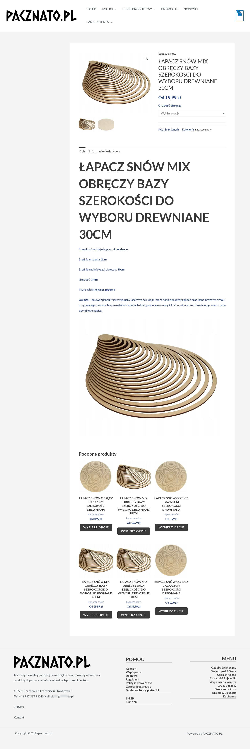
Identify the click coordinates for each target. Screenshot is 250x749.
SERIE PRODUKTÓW (137, 9)
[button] (146, 58)
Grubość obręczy (170, 105)
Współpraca (133, 672)
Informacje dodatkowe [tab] (104, 151)
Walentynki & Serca (223, 671)
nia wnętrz (229, 682)
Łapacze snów (167, 53)
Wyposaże (216, 682)
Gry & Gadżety (227, 685)
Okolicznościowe (225, 689)
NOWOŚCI (191, 9)
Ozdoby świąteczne (223, 667)
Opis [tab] (82, 151)
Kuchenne (229, 696)
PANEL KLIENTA (97, 22)
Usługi (107, 9)
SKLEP (91, 9)
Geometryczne (226, 674)
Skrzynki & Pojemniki (223, 678)
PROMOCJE (169, 9)
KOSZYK (131, 701)
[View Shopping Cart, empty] (240, 15)
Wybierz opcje (96, 527)
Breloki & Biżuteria (224, 692)
